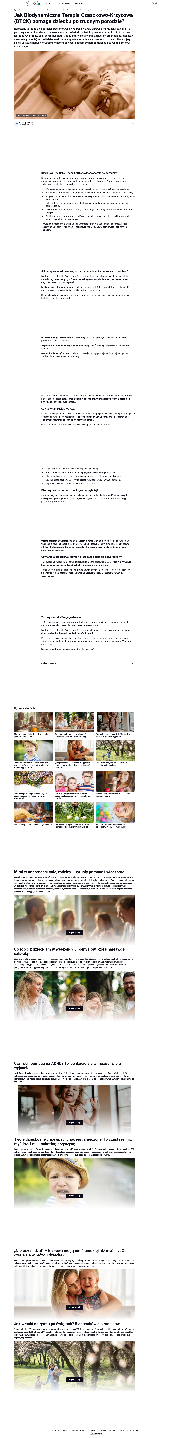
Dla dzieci (49, 4)
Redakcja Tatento (26, 123)
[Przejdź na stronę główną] (28, 5)
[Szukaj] (148, 3)
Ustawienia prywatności (135, 1430)
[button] (154, 3)
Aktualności (80, 4)
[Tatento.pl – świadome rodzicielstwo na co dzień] (39, 4)
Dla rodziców (64, 4)
